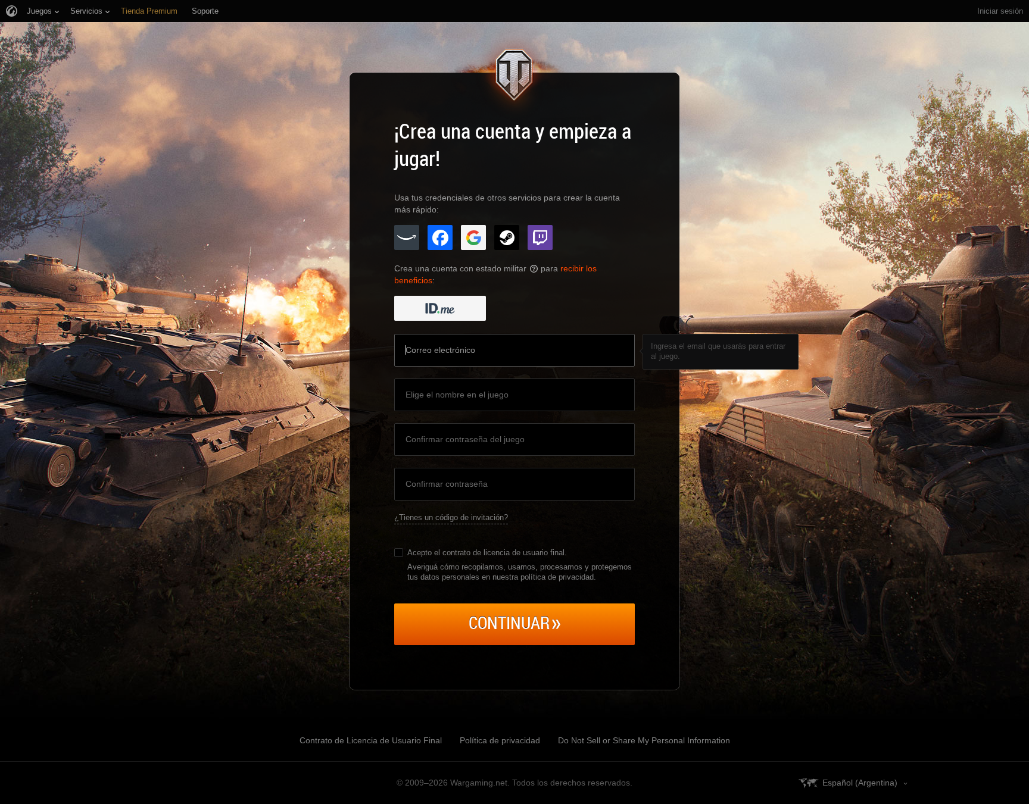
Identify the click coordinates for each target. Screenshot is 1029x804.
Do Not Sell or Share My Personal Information (644, 740)
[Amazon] (406, 237)
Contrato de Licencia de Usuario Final (371, 740)
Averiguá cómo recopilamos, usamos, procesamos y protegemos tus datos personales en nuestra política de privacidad (519, 571)
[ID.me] (440, 308)
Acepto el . (487, 552)
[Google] (473, 237)
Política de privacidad (500, 740)
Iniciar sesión (1000, 11)
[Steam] (506, 237)
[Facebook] (440, 237)
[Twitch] (540, 237)
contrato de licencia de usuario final (503, 552)
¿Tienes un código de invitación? (451, 517)
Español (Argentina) (859, 782)
